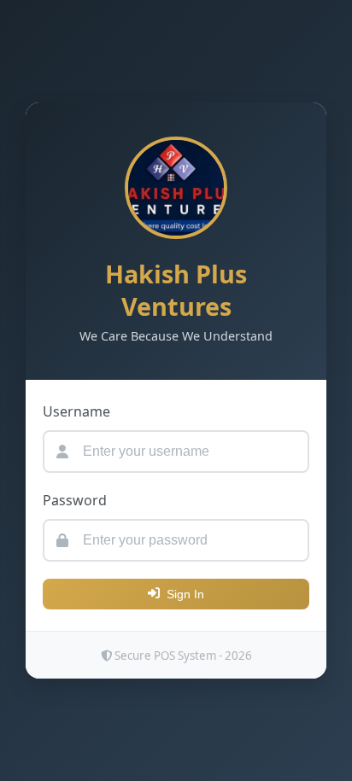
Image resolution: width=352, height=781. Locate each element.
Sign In (185, 594)
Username (76, 411)
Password (75, 500)
